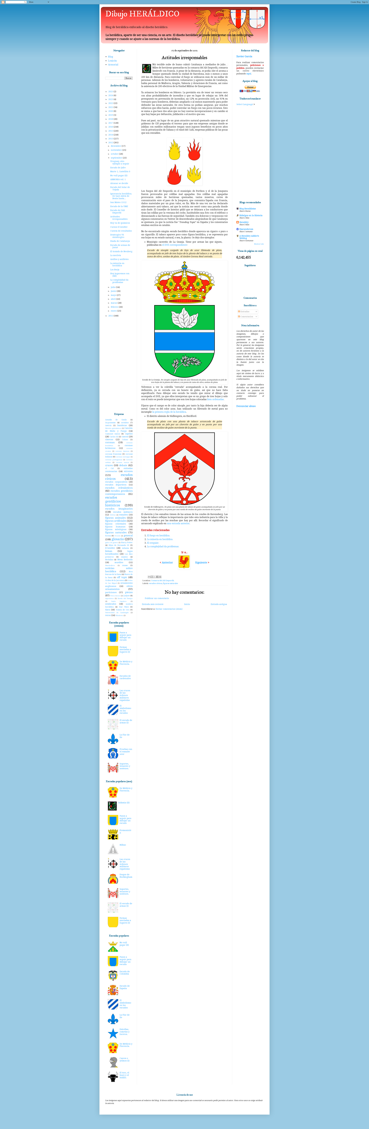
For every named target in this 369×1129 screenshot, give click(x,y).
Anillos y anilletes (119, 259)
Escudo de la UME (119, 206)
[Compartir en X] (154, 576)
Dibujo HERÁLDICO (142, 14)
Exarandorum (246, 229)
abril (113, 299)
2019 (111, 115)
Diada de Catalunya (120, 241)
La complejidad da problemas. (163, 546)
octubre (115, 154)
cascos (125, 436)
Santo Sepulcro (119, 601)
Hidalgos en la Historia (250, 215)
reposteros (109, 598)
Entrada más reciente (152, 604)
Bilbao (123, 845)
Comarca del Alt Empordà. (162, 580)
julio (113, 287)
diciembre (116, 146)
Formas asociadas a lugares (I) (125, 649)
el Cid (109, 468)
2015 (111, 131)
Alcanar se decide (119, 183)
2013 (111, 138)
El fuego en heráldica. (158, 535)
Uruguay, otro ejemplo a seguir (119, 162)
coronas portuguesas (113, 460)
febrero (115, 307)
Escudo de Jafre (118, 167)
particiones (111, 592)
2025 (111, 91)
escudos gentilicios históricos (113, 501)
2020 (111, 111)
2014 (111, 135)
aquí (248, 73)
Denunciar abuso (246, 406)
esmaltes (123, 515)
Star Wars (124, 607)
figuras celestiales (115, 524)
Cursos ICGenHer (119, 227)
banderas (122, 425)
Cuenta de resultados (121, 231)
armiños (125, 422)
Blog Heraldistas (247, 208)
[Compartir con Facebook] (157, 576)
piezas (129, 592)
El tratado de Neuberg (121, 251)
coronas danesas (122, 451)
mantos (124, 557)
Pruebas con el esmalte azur (126, 751)
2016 (111, 127)
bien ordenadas (215, 399)
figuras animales (115, 517)
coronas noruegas (123, 457)
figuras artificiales (115, 520)
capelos (129, 434)
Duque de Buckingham (126, 875)
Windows (119, 615)
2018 (111, 119)
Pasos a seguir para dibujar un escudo (125, 636)
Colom (125, 439)
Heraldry (243, 222)
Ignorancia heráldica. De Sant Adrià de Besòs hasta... (121, 196)
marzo (114, 303)
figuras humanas (115, 527)
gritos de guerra (111, 543)
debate (123, 465)
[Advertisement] (119, 365)
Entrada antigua (219, 604)
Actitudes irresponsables (119, 217)
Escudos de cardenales (125, 677)
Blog (110, 56)
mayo (114, 295)
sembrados (110, 604)
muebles (119, 562)
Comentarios (246, 316)
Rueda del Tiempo (125, 598)
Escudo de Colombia (125, 972)
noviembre (116, 150)
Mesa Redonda (125, 559)
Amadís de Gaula (116, 420)
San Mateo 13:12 (118, 202)
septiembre (117, 158)
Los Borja (114, 269)
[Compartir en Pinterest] (160, 576)
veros (108, 615)
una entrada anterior (178, 523)
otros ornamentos (119, 588)
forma (108, 536)
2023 (111, 99)
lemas (108, 551)
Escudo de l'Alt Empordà (117, 211)
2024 (111, 95)
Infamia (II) (124, 802)
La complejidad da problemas (119, 281)
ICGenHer (110, 548)
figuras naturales (170, 583)
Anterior (167, 562)
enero (114, 311)
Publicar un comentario (157, 598)
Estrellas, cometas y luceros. (124, 1031)
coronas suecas (122, 462)
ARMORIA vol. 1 (118, 179)
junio (114, 291)
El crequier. (153, 543)
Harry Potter (127, 542)
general (128, 535)
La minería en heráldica (117, 264)
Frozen (117, 536)
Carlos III (114, 437)
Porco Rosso (115, 596)
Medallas (109, 560)
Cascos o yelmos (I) (124, 1059)
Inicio (187, 604)
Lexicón (112, 60)
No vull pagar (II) (118, 175)
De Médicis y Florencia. (126, 662)
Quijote (126, 596)
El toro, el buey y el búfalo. (124, 1075)
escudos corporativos (116, 482)
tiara (107, 610)
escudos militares (123, 512)
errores (128, 471)
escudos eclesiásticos (119, 487)
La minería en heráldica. (160, 539)
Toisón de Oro (122, 610)
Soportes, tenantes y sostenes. (125, 766)
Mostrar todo (259, 244)
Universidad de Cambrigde (117, 613)
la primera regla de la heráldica (169, 412)
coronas (110, 442)
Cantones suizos (112, 434)
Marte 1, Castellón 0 (120, 171)
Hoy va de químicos (120, 223)
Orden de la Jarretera (115, 580)
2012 (111, 142)
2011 (111, 316)
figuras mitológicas (115, 529)
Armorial (113, 64)
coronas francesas (113, 454)
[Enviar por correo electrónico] (149, 576)
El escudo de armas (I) (126, 721)
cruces (109, 465)
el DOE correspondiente (174, 245)
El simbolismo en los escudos (125, 709)
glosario (118, 539)
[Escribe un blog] (151, 576)
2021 (111, 107)
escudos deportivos (115, 485)
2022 (111, 103)
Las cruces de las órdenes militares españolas (125, 695)
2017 (111, 123)
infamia (125, 548)
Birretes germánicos (113, 428)
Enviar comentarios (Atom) (169, 609)
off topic (122, 577)
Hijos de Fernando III (119, 545)
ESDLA (112, 515)
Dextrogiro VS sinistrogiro (117, 236)
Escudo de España (125, 987)
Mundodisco (110, 565)
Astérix (108, 425)
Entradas (244, 311)
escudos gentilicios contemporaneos (119, 492)
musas (125, 565)
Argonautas (110, 422)
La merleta (115, 255)
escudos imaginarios (119, 508)
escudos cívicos (155, 583)
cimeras (109, 439)
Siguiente (201, 562)
